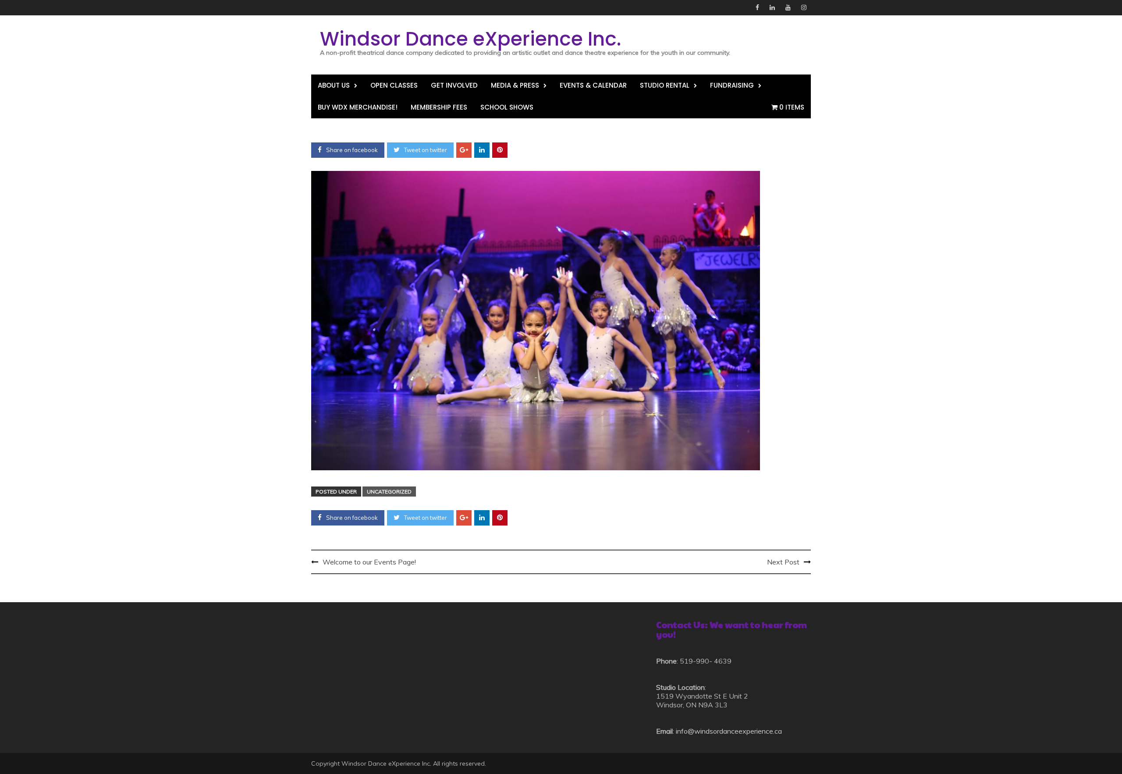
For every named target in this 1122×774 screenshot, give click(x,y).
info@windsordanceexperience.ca (729, 731)
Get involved (454, 85)
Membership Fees (439, 107)
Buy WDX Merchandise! (358, 107)
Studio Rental (664, 85)
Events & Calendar (593, 85)
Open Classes (394, 85)
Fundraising (732, 85)
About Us (334, 85)
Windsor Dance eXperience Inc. (470, 38)
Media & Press (515, 85)
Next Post (783, 561)
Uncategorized (389, 491)
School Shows (506, 107)
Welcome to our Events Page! (369, 561)
